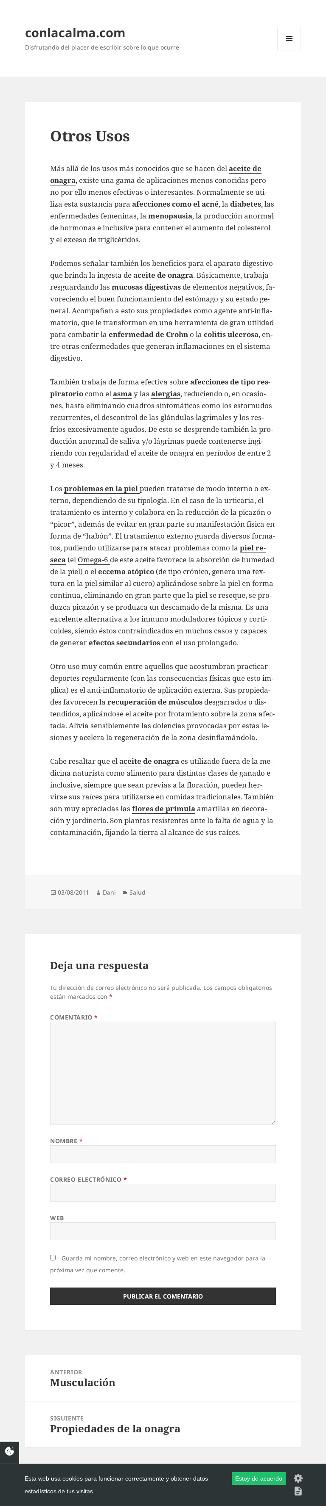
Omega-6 (94, 559)
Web (57, 1218)
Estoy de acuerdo (258, 1478)
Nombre (66, 1141)
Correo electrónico (88, 1179)
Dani (109, 892)
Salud (137, 892)
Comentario (74, 1017)
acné (210, 204)
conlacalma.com (75, 32)
